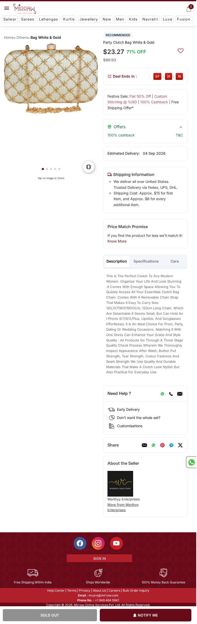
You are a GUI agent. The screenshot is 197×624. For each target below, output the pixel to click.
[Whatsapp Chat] (191, 462)
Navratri (150, 19)
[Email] (180, 393)
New (107, 19)
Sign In (99, 558)
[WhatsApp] (162, 393)
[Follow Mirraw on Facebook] (80, 543)
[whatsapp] (153, 445)
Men (120, 19)
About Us (99, 590)
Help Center (56, 590)
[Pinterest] (162, 445)
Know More (116, 241)
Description (116, 261)
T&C (179, 135)
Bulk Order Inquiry (136, 590)
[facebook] (171, 445)
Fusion (184, 19)
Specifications (146, 261)
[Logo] (24, 9)
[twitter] (180, 445)
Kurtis (69, 19)
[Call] (171, 393)
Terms (71, 590)
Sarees (27, 19)
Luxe (167, 19)
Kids (133, 19)
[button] (43, 169)
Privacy (84, 590)
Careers (114, 590)
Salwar (9, 19)
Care (175, 261)
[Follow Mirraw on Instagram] (98, 543)
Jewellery (89, 19)
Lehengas (48, 19)
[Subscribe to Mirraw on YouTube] (116, 543)
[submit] (180, 50)
